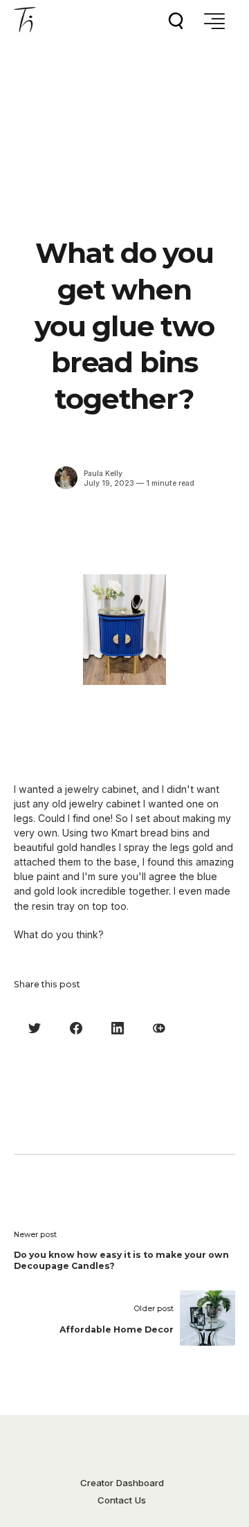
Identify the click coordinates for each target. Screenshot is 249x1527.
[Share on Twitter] (34, 1028)
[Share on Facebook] (76, 1028)
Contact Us (122, 1500)
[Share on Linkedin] (117, 1028)
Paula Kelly (103, 473)
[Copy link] (159, 1028)
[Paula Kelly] (66, 477)
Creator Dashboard (122, 1482)
